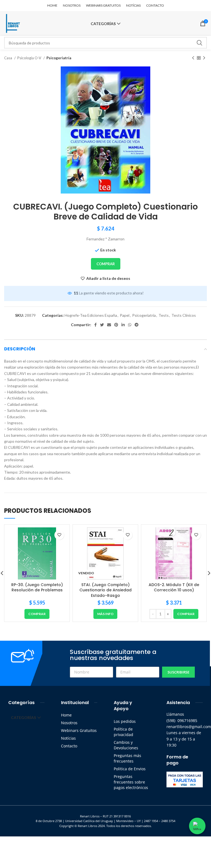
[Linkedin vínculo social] (123, 324)
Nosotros (69, 722)
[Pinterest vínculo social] (116, 324)
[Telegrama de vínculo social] (136, 324)
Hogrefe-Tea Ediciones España (91, 315)
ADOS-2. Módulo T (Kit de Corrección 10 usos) (174, 587)
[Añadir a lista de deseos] (59, 535)
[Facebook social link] (95, 324)
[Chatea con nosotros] (197, 826)
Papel (124, 315)
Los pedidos (125, 721)
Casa (8, 58)
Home (66, 715)
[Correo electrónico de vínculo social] (109, 324)
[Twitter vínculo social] (102, 324)
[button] (36, 614)
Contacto (69, 745)
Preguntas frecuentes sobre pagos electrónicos (131, 782)
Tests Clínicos (183, 315)
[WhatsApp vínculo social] (129, 324)
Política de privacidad (123, 731)
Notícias (68, 738)
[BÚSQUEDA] (199, 43)
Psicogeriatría (58, 58)
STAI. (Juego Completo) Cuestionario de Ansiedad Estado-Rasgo (105, 590)
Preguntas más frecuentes (127, 758)
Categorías (103, 24)
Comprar (105, 264)
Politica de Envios (130, 768)
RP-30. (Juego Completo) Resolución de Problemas (37, 587)
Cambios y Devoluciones (126, 745)
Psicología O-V (29, 58)
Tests (164, 315)
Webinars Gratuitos (79, 730)
